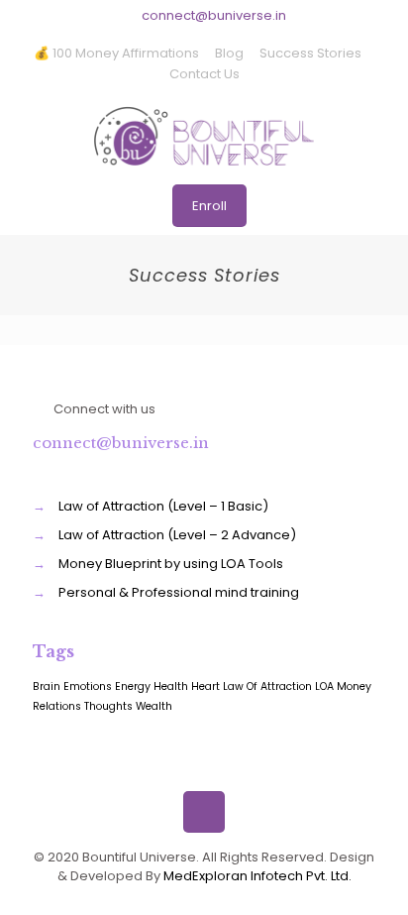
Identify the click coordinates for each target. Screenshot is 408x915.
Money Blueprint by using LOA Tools (170, 563)
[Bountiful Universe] (204, 136)
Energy (133, 686)
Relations (57, 706)
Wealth (154, 706)
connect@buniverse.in (214, 15)
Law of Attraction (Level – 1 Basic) (163, 506)
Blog (229, 53)
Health (170, 686)
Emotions (87, 686)
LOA (324, 686)
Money (354, 686)
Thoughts (108, 706)
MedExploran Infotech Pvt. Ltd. (257, 875)
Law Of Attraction (267, 686)
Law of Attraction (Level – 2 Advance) (177, 534)
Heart (205, 686)
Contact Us (204, 73)
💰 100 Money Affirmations (116, 53)
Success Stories (310, 53)
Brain (46, 686)
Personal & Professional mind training (178, 592)
